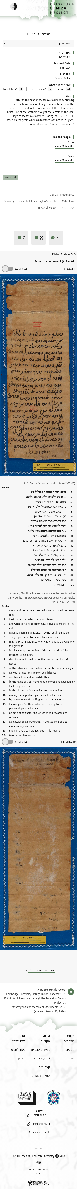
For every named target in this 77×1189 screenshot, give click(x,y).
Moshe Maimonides (64, 146)
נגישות (38, 1148)
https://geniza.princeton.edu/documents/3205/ (39, 1007)
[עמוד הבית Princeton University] (38, 1183)
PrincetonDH (40, 1124)
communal (10, 177)
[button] (62, 9)
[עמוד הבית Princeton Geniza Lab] (51, 1097)
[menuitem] (69, 1041)
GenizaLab (38, 1115)
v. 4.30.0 (38, 1173)
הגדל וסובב (21, 268)
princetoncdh (40, 1132)
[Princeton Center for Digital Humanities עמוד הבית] (26, 1098)
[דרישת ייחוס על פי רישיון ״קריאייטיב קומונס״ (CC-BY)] (38, 1163)
